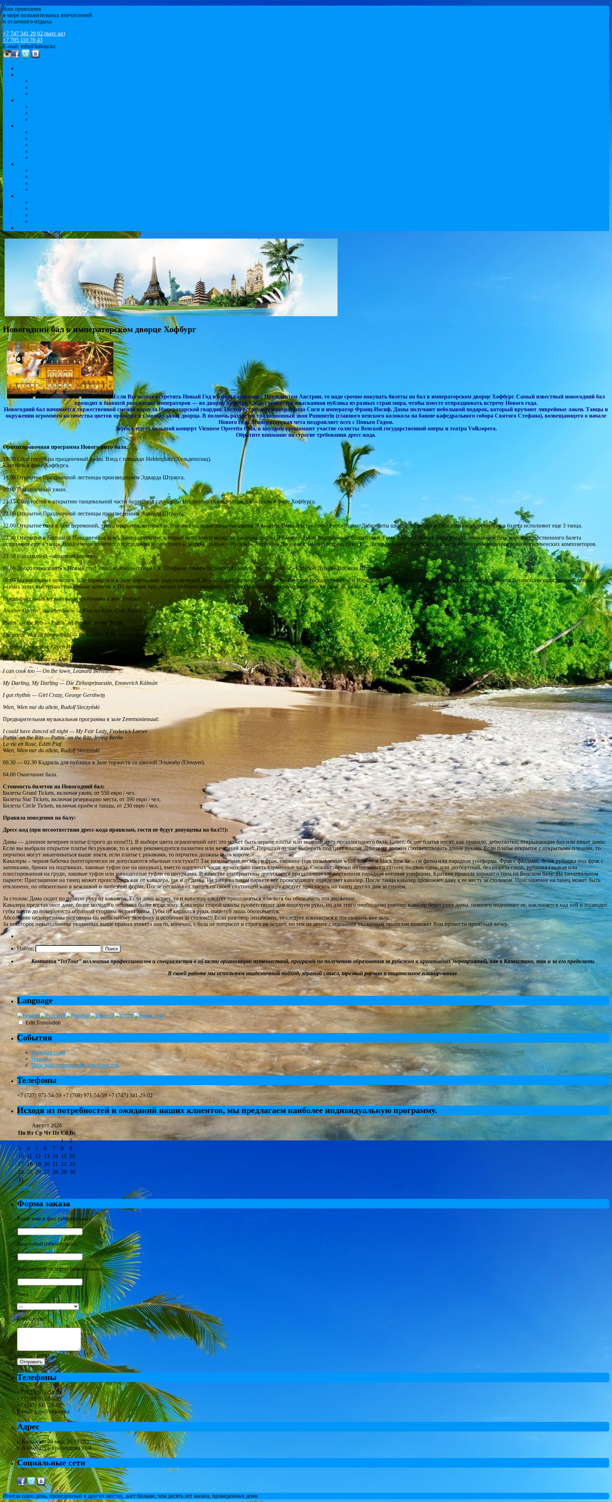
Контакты (29, 228)
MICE (24, 75)
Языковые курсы (51, 132)
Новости (41, 1059)
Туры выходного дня (56, 189)
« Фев (25, 1187)
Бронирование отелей (57, 209)
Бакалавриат (46, 145)
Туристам (28, 196)
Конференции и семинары (63, 81)
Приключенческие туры (60, 183)
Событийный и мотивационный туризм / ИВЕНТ (91, 87)
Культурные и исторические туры (72, 177)
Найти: (25, 948)
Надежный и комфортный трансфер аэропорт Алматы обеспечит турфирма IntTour (131, 221)
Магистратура (48, 151)
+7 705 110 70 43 (22, 40)
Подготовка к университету (65, 138)
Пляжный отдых (51, 113)
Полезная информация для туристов (75, 1065)
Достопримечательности (61, 170)
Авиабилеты (46, 202)
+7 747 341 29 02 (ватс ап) (34, 33)
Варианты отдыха (38, 100)
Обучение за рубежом (43, 126)
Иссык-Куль (45, 119)
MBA (37, 158)
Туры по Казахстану (41, 164)
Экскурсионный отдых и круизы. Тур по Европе (90, 107)
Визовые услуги (50, 215)
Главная (26, 68)
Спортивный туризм (56, 94)
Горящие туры (48, 1052)
